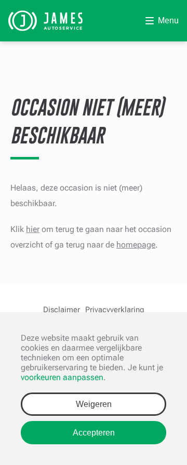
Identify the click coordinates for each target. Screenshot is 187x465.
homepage (135, 245)
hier (32, 229)
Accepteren (94, 432)
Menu (168, 20)
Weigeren (94, 404)
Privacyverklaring (114, 309)
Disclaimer (61, 309)
